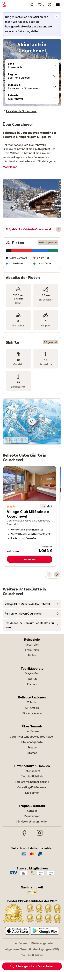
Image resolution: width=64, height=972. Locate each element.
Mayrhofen (32, 673)
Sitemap (32, 753)
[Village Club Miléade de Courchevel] (29, 516)
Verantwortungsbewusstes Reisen (32, 736)
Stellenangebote (32, 742)
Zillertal (32, 702)
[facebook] (24, 835)
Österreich (32, 644)
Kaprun (32, 678)
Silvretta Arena (32, 713)
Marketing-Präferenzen (32, 787)
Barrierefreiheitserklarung (32, 782)
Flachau (32, 684)
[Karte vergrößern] (32, 421)
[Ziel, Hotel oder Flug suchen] (32, 4)
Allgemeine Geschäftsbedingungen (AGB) (32, 949)
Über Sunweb (32, 731)
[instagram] (39, 835)
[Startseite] (3, 5)
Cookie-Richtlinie (32, 776)
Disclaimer (32, 792)
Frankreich (10, 149)
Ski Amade (32, 707)
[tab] (28, 229)
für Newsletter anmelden (32, 821)
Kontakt (32, 810)
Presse (32, 747)
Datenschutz (32, 771)
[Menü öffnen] (58, 4)
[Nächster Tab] (58, 229)
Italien (32, 655)
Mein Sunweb (32, 816)
